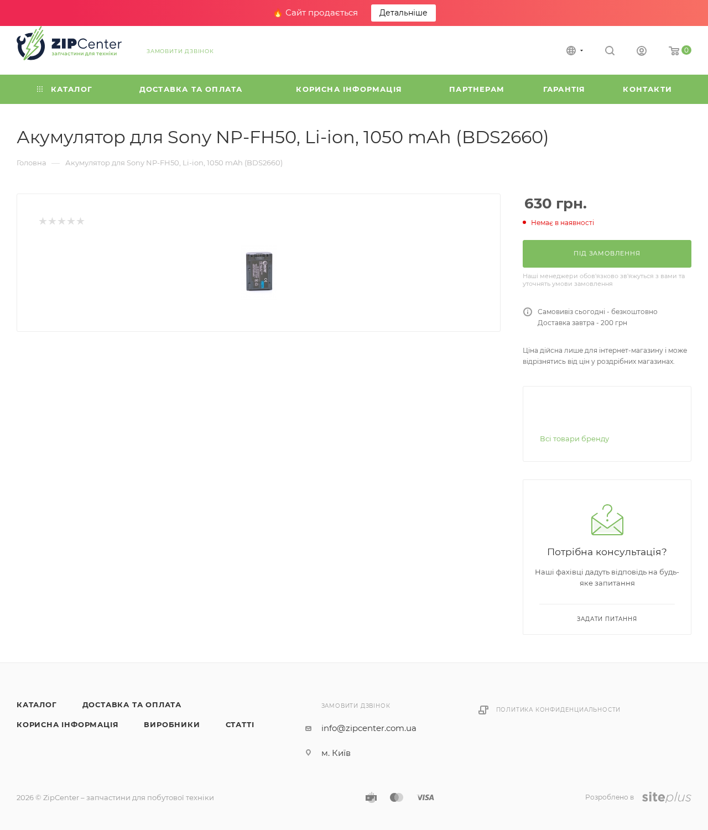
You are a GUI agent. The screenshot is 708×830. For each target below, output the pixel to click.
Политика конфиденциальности (558, 709)
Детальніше (403, 13)
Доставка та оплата (131, 704)
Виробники (172, 724)
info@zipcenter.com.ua (369, 728)
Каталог (37, 704)
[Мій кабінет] (642, 52)
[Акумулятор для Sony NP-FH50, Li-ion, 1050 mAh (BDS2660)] (258, 272)
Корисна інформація (67, 724)
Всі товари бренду (574, 438)
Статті (240, 724)
